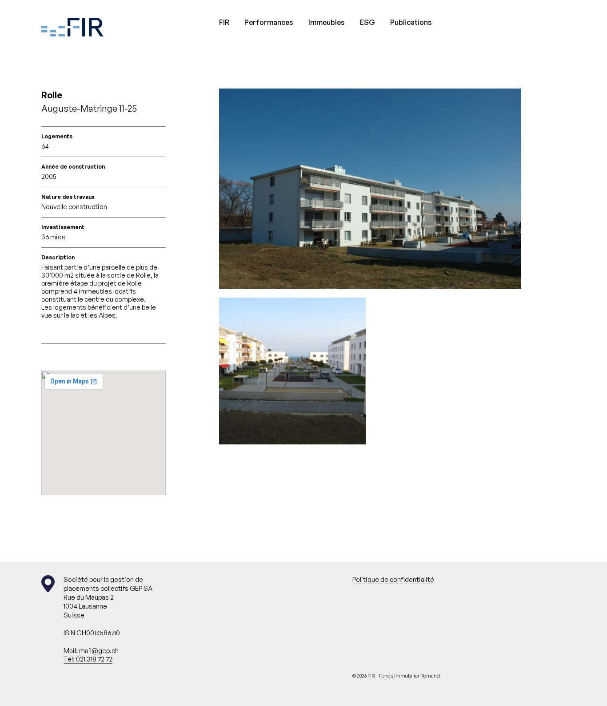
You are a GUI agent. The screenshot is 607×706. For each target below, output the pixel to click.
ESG (367, 22)
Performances (268, 22)
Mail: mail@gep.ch (91, 650)
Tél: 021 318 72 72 (88, 659)
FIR (224, 22)
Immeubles (326, 22)
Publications (411, 22)
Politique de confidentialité (393, 579)
